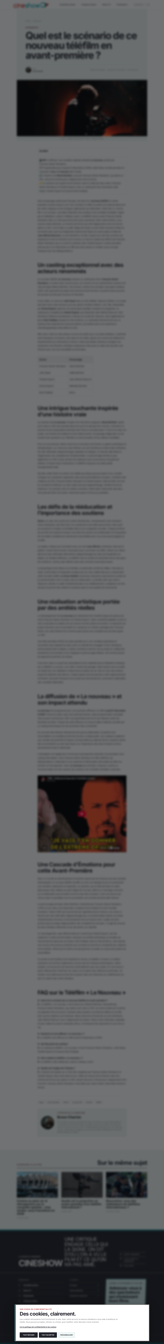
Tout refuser (28, 1335)
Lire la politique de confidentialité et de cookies (38, 1327)
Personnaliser (66, 1335)
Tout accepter (48, 1335)
